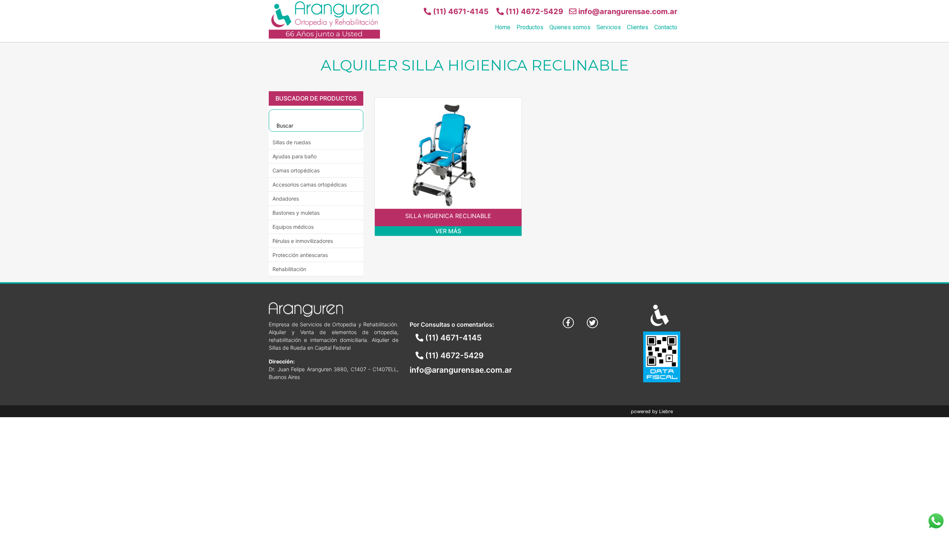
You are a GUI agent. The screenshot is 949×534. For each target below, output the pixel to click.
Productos (529, 27)
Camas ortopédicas (296, 170)
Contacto (665, 27)
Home (502, 27)
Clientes (637, 27)
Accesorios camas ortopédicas (309, 184)
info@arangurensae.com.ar (626, 11)
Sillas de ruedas (291, 142)
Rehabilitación (289, 269)
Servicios (608, 27)
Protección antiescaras (300, 255)
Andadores (285, 198)
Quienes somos (570, 27)
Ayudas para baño (294, 156)
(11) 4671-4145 (460, 11)
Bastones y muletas (296, 213)
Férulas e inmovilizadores (302, 241)
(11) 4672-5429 (533, 11)
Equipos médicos (293, 227)
